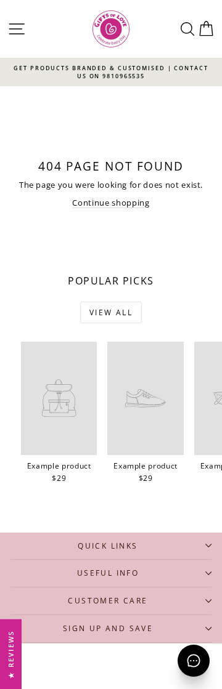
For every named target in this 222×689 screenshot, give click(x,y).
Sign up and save (108, 628)
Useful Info (108, 573)
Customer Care (107, 600)
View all (111, 312)
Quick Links (108, 546)
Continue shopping (110, 202)
